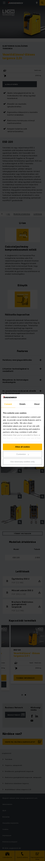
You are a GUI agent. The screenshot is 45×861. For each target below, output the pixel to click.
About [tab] (37, 404)
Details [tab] (23, 404)
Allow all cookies (22, 447)
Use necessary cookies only (22, 462)
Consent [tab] (8, 404)
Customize (21, 454)
